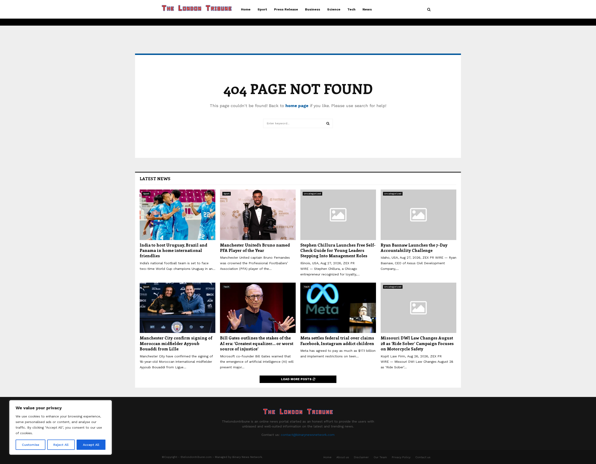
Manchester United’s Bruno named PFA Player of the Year (255, 247)
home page (296, 105)
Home (246, 9)
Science (333, 9)
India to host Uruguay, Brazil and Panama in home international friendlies (173, 250)
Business (312, 9)
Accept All (91, 445)
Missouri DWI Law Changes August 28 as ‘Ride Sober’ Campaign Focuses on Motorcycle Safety (417, 343)
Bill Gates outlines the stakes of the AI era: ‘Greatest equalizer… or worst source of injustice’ (256, 343)
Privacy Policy (401, 457)
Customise (30, 445)
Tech (351, 9)
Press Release (286, 9)
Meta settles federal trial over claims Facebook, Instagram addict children (337, 340)
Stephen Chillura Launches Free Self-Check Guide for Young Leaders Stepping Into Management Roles (338, 250)
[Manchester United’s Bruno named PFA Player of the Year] (258, 215)
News (367, 9)
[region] (60, 427)
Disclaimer (361, 457)
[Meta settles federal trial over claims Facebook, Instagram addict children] (338, 308)
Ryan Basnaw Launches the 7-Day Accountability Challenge (414, 247)
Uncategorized (312, 193)
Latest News (155, 178)
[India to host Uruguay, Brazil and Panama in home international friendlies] (177, 215)
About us (342, 457)
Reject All (60, 445)
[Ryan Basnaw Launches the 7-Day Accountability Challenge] (418, 215)
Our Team (380, 457)
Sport (262, 9)
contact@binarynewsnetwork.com (308, 435)
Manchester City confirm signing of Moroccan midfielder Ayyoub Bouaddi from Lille (176, 343)
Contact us (422, 457)
